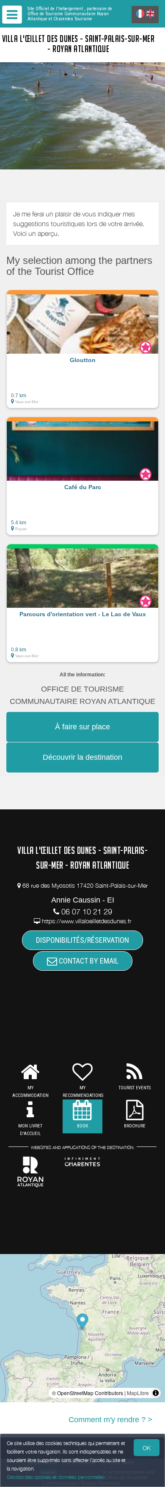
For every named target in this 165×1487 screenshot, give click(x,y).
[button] (82, 349)
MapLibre (138, 1392)
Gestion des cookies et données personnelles (56, 1477)
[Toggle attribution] (156, 1393)
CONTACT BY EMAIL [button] (87, 960)
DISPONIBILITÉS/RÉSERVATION (82, 940)
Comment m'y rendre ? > (110, 1419)
